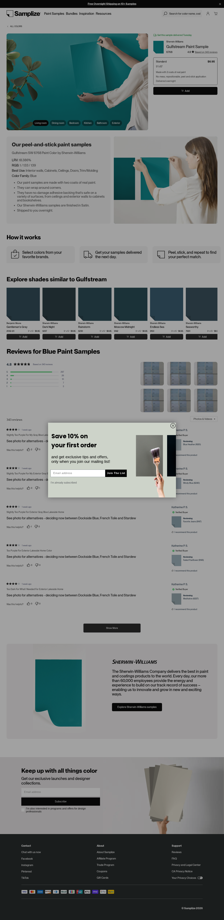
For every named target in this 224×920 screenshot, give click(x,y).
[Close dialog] (173, 425)
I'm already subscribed (64, 482)
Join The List (116, 473)
